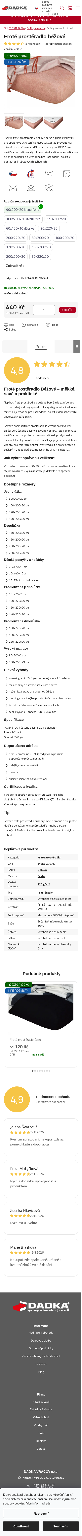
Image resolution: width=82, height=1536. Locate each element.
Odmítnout (21, 1526)
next (76, 1021)
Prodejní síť (41, 1425)
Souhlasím (60, 1526)
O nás (41, 1433)
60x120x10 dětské (20, 228)
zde (48, 1503)
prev (6, 1021)
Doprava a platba (41, 1340)
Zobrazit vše (15, 265)
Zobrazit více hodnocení (50, 1102)
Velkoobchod (41, 1417)
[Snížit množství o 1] (36, 310)
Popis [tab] (41, 346)
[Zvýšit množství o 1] (52, 310)
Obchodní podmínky (41, 1348)
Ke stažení (41, 1364)
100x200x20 (64, 237)
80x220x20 (40, 256)
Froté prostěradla (49, 857)
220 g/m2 (44, 884)
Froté (41, 876)
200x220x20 (15, 237)
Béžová (42, 870)
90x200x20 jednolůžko (22, 209)
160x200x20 (41, 247)
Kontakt (41, 1441)
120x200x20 (15, 247)
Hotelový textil (41, 1401)
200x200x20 (15, 256)
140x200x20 (56, 219)
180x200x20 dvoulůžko (23, 219)
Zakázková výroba (41, 1409)
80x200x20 (40, 237)
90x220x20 (49, 228)
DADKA (18, 48)
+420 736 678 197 (43, 1484)
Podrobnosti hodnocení (58, 44)
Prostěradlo (45, 892)
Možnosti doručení (15, 293)
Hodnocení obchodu (41, 1332)
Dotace (41, 1448)
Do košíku (67, 310)
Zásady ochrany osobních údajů (41, 1356)
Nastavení (41, 1513)
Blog (41, 1372)
